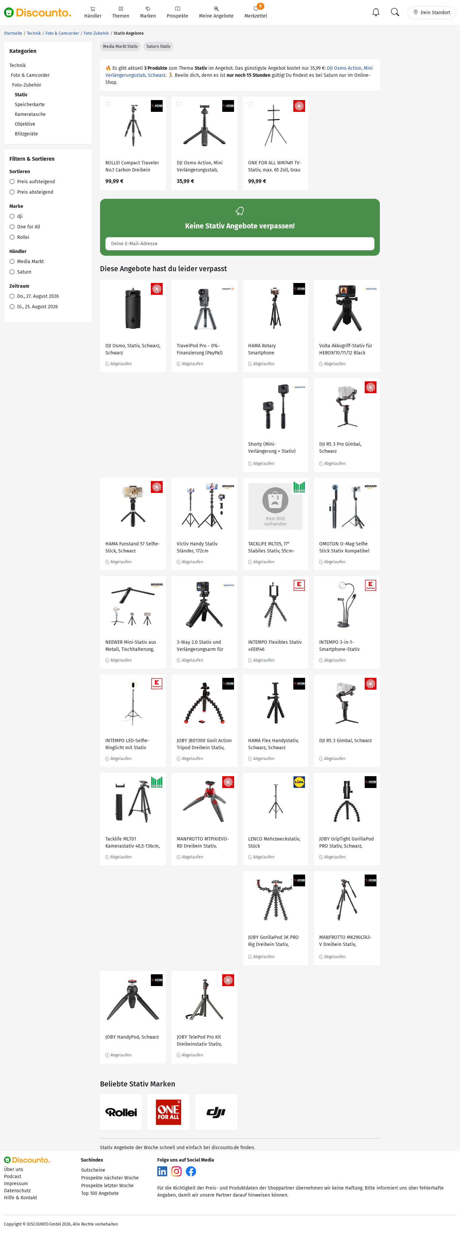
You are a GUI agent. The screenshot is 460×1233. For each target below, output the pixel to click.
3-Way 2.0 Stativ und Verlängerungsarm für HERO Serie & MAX (200, 646)
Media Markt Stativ (120, 46)
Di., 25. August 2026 (37, 307)
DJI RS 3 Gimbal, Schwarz (345, 741)
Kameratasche (30, 114)
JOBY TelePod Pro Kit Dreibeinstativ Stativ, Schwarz (199, 1041)
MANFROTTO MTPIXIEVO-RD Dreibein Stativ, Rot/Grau (203, 843)
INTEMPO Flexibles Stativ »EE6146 (275, 645)
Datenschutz (17, 1191)
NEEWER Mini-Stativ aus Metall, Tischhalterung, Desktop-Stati (130, 646)
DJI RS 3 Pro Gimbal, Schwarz (340, 447)
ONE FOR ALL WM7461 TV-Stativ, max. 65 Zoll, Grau (274, 166)
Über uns (13, 1169)
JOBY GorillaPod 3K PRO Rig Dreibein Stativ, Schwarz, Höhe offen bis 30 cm (274, 942)
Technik (17, 65)
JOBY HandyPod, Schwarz (132, 1037)
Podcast (12, 1176)
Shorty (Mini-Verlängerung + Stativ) (272, 447)
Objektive (25, 124)
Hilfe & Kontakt (20, 1198)
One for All (28, 227)
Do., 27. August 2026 (37, 296)
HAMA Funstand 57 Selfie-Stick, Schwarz (132, 547)
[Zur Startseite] (41, 12)
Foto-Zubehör (26, 85)
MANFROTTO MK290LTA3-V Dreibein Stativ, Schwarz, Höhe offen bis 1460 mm (345, 942)
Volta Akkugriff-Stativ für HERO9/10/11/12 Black (345, 349)
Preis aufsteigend (35, 182)
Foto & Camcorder (30, 75)
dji (19, 216)
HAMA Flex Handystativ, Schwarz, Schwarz (273, 744)
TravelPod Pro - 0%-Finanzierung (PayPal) (200, 349)
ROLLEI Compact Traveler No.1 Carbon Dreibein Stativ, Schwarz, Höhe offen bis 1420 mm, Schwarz (132, 167)
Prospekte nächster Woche (110, 1178)
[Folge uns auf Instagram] (176, 1171)
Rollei (22, 237)
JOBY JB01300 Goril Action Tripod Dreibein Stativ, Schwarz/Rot (204, 745)
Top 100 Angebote (100, 1193)
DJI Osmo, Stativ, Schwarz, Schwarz (132, 349)
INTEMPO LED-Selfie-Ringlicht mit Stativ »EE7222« (127, 745)
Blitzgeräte (26, 134)
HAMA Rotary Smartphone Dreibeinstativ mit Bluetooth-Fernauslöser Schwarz (273, 350)
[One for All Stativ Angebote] (168, 1112)
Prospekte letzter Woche (107, 1186)
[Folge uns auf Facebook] (191, 1171)
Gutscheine (93, 1170)
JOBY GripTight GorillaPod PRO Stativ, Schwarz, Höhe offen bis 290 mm (346, 843)
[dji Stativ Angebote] (216, 1112)
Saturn (23, 272)
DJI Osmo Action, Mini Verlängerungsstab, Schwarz (200, 167)
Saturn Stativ (158, 46)
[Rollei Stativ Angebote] (121, 1112)
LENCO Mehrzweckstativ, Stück (274, 842)
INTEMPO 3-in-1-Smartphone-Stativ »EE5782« (339, 646)
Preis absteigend (34, 192)
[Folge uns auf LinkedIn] (162, 1171)
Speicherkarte (30, 104)
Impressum (16, 1184)
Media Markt (30, 261)
